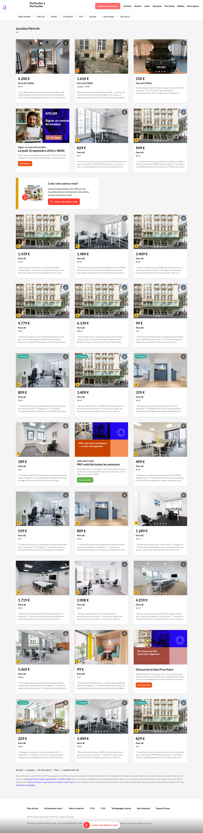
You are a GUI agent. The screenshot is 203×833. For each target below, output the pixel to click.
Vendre (138, 6)
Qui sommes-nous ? (53, 808)
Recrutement (143, 808)
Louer (147, 6)
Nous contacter (76, 808)
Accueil (19, 770)
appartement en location (52, 782)
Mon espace (193, 6)
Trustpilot (69, 817)
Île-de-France (44, 770)
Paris (56, 770)
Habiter (181, 6)
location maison (32, 779)
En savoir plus (85, 480)
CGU (92, 808)
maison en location (34, 782)
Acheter (127, 6)
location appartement (47, 779)
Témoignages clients (121, 808)
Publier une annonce (108, 6)
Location (30, 770)
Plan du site (32, 808)
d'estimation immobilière (25, 785)
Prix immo (169, 6)
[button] (37, 70)
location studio (65, 779)
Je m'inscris (25, 163)
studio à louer (68, 782)
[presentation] (18, 57)
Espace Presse (163, 808)
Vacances (157, 6)
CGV (103, 808)
